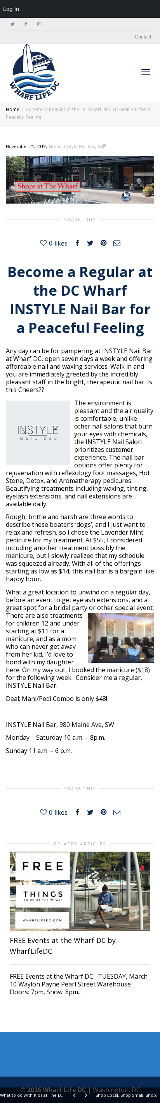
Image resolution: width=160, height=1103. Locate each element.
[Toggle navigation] (145, 71)
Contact (143, 37)
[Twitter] (12, 24)
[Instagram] (39, 24)
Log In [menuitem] (11, 8)
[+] (80, 891)
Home (55, 146)
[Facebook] (25, 24)
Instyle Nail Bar (79, 146)
